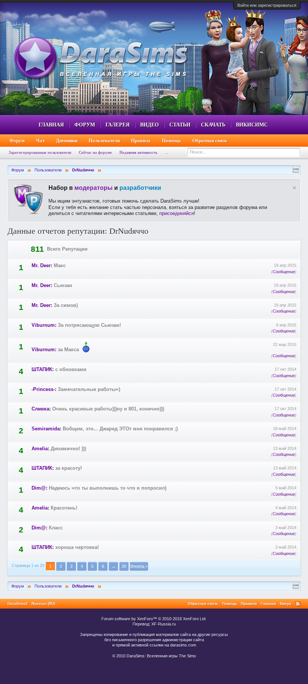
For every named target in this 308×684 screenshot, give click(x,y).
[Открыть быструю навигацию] (296, 170)
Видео (149, 125)
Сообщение (284, 271)
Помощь (171, 140)
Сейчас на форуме (95, 152)
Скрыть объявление (294, 188)
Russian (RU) (43, 603)
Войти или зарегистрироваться (266, 5)
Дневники (66, 140)
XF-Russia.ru (163, 624)
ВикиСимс (252, 125)
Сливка (40, 409)
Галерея (118, 125)
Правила (141, 140)
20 (124, 566)
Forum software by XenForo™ (154, 618)
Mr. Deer (41, 265)
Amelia (40, 448)
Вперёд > (139, 566)
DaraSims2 (18, 603)
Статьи (179, 125)
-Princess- (43, 389)
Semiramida (46, 428)
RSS (297, 603)
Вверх (285, 603)
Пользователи (104, 140)
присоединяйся (176, 213)
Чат (40, 140)
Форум (84, 125)
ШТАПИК (42, 369)
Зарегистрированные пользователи (40, 152)
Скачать (213, 125)
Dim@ (39, 488)
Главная (51, 125)
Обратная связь (209, 140)
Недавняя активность (138, 152)
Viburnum (43, 325)
